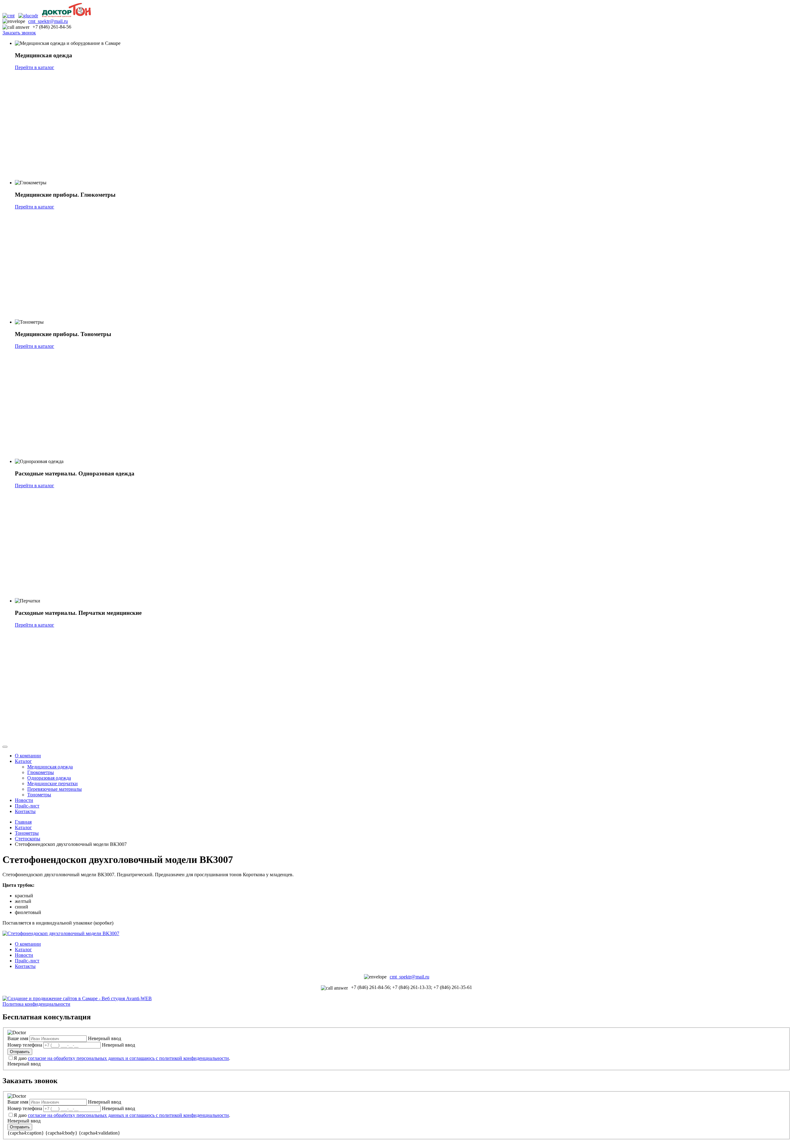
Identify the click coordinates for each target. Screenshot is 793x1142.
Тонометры (39, 794)
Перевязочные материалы (54, 789)
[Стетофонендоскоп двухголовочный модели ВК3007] (60, 933)
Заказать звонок (19, 32)
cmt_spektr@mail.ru (48, 21)
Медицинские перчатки (52, 783)
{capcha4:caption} (25, 1132)
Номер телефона (24, 1045)
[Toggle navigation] (4, 747)
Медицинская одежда (50, 766)
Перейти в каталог (34, 67)
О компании (28, 755)
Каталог (23, 761)
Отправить (20, 1051)
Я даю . (122, 1058)
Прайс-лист (27, 805)
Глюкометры (40, 772)
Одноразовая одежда (49, 778)
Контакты (25, 811)
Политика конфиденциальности (36, 1004)
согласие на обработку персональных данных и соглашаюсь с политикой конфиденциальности (128, 1058)
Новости (24, 800)
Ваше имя (17, 1038)
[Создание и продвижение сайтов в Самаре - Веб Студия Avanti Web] (77, 998)
